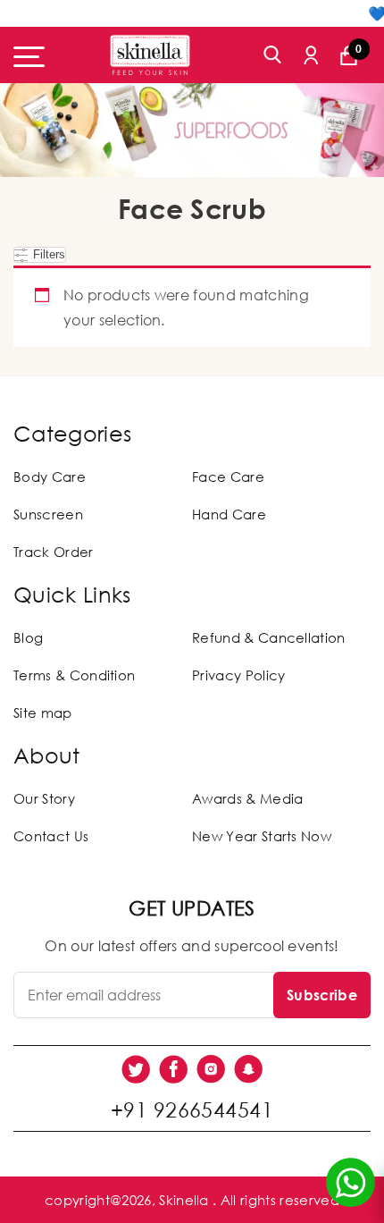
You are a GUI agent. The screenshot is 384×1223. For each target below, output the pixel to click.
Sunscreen (48, 514)
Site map (42, 712)
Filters (47, 254)
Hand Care (229, 514)
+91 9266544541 (192, 1109)
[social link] (135, 1069)
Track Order (53, 552)
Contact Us (50, 836)
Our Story (44, 798)
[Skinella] (150, 55)
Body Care (49, 476)
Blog (28, 637)
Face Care (228, 476)
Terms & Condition (74, 675)
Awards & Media (247, 798)
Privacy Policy (238, 675)
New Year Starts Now (261, 836)
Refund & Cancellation (269, 637)
